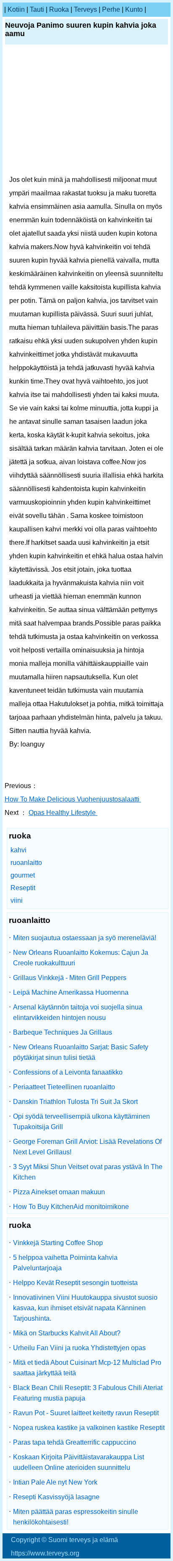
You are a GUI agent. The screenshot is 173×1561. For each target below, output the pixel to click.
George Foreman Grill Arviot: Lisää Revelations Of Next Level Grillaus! (87, 1147)
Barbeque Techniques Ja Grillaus (62, 1032)
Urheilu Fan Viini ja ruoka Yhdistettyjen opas (79, 1347)
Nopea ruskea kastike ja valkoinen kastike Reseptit (89, 1427)
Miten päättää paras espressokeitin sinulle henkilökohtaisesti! (75, 1517)
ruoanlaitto (26, 862)
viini (16, 900)
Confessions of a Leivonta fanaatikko (68, 1072)
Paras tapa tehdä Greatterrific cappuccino (74, 1442)
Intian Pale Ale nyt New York (55, 1482)
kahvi (18, 850)
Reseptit (22, 887)
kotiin (16, 9)
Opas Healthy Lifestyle (63, 812)
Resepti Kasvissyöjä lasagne (56, 1497)
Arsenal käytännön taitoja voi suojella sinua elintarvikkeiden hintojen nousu (77, 1012)
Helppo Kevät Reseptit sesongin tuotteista (75, 1282)
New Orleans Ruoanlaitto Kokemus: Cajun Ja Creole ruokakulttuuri (80, 958)
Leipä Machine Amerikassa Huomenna (70, 992)
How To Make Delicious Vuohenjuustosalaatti (73, 799)
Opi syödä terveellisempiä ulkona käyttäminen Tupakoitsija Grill (81, 1121)
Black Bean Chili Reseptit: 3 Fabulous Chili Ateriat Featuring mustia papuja (88, 1393)
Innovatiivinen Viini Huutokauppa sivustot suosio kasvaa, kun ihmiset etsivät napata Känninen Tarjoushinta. (85, 1308)
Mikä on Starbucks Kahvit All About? (67, 1333)
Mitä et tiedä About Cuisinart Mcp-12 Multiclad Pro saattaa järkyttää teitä (87, 1368)
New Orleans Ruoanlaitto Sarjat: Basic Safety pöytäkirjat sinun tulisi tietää (80, 1052)
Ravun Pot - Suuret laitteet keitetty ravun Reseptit (86, 1412)
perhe (111, 9)
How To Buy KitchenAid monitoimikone (71, 1206)
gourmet (22, 875)
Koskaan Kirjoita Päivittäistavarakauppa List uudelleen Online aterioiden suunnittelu (78, 1462)
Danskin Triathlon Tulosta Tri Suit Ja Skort (75, 1101)
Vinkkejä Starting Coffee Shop (58, 1242)
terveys (85, 9)
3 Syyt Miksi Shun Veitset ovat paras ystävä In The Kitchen (88, 1172)
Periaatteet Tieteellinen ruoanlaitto (64, 1087)
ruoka (59, 9)
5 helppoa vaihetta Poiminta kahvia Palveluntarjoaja (65, 1263)
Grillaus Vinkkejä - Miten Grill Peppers (69, 977)
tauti (37, 9)
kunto (134, 9)
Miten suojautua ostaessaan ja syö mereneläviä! (84, 937)
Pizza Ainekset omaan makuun (59, 1192)
